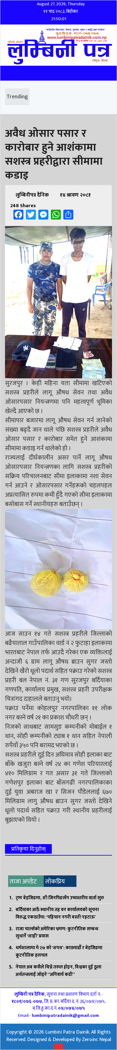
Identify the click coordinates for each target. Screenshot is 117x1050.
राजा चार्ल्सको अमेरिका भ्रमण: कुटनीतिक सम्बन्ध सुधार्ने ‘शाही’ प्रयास (57, 932)
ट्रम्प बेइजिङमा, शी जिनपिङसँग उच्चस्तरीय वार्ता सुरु (60, 898)
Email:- (58, 1015)
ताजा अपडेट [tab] (23, 881)
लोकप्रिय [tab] (55, 881)
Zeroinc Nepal (96, 1039)
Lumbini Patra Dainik (67, 1032)
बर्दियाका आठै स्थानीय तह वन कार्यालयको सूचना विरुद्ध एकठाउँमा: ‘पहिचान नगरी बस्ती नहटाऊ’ (57, 913)
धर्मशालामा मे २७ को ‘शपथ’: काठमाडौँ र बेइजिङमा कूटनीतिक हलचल (59, 951)
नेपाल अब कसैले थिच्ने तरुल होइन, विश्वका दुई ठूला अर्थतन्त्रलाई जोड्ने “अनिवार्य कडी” (58, 970)
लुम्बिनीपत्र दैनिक (32, 195)
